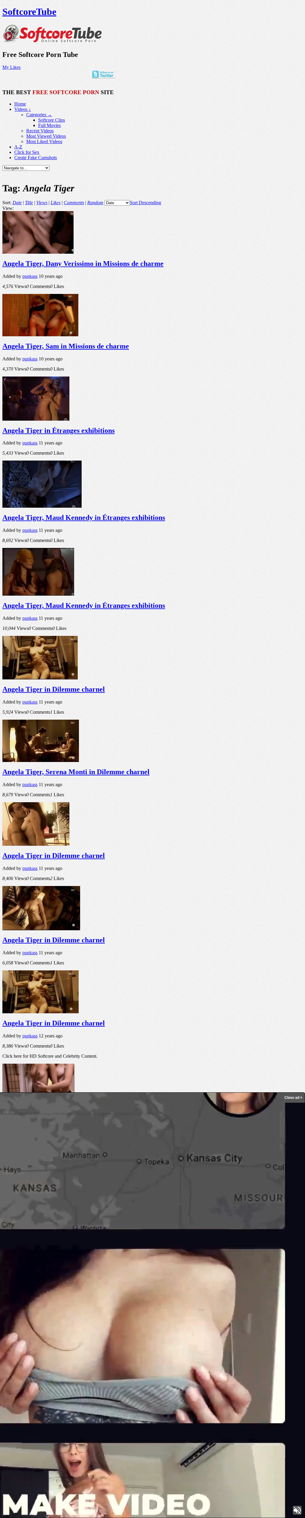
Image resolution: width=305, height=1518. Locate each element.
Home (20, 103)
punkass (30, 276)
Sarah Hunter (189, 1348)
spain (293, 1340)
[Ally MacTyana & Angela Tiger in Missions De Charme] (38, 1105)
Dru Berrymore (252, 1363)
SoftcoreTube (29, 11)
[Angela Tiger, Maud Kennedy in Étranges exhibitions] (42, 506)
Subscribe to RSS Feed (36, 1469)
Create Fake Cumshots (35, 157)
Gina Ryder (149, 1356)
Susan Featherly (95, 1347)
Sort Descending (145, 202)
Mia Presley (285, 1380)
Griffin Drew (244, 1380)
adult (271, 1362)
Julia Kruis (34, 1341)
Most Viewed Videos (46, 136)
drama (80, 1356)
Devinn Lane (208, 1380)
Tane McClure (184, 1341)
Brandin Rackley (59, 1340)
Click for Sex (26, 152)
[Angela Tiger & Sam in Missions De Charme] (42, 1189)
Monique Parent (219, 1362)
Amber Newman (215, 1347)
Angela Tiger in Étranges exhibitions (58, 430)
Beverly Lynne (101, 1378)
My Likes (11, 67)
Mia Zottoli (118, 1363)
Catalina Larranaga (18, 1388)
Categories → (39, 114)
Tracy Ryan (27, 1370)
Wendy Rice (257, 1341)
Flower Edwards (113, 1341)
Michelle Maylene (160, 1387)
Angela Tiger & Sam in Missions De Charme (70, 1201)
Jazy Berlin (227, 1370)
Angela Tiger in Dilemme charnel (53, 689)
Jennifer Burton (139, 1340)
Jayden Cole (143, 1370)
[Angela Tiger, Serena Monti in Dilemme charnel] (40, 760)
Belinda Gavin (206, 1356)
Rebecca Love (168, 1356)
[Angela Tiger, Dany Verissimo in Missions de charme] (38, 252)
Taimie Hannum (263, 1348)
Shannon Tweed (124, 1389)
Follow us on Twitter (34, 1463)
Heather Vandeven (21, 1355)
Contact (21, 1484)
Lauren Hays (99, 1355)
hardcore (180, 1370)
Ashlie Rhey (63, 1380)
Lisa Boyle (283, 1348)
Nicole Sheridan (205, 1370)
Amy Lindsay (60, 1347)
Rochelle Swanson (144, 1363)
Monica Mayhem (49, 1388)
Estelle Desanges (76, 1388)
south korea (44, 1380)
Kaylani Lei (277, 1341)
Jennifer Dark (49, 1370)
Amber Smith (100, 1388)
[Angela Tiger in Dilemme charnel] (40, 677)
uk (99, 1341)
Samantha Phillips (269, 1370)
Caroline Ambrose (41, 1363)
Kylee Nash (33, 1348)
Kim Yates (267, 1380)
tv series (239, 1340)
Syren (223, 1340)
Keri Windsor (246, 1370)
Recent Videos (40, 130)
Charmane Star (123, 1348)
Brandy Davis (127, 1355)
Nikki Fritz (165, 1347)
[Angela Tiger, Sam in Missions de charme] (40, 334)
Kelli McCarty (216, 1389)
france (224, 1380)
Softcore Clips (51, 120)
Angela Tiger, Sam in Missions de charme (65, 346)
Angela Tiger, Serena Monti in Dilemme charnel (76, 772)
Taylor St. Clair (194, 1388)
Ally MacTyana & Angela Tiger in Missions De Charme (87, 1117)
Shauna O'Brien (182, 1363)
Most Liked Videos (44, 141)
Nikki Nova (187, 1356)
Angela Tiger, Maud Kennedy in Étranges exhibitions (83, 517)
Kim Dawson (13, 1347)
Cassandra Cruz (23, 1380)
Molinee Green (206, 1341)
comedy (154, 1381)
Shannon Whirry (13, 1341)
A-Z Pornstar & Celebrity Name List (48, 1479)
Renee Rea (124, 1371)
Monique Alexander (179, 1380)
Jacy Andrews (241, 1348)
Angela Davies (163, 1341)
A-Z (18, 146)
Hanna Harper (90, 1363)
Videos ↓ (22, 109)
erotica (162, 1370)
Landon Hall (143, 1348)
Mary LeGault (86, 1341)
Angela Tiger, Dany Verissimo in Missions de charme (83, 263)
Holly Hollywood (58, 1355)
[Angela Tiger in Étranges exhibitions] (35, 419)
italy (162, 1363)
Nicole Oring (105, 1370)
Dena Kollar (67, 1363)
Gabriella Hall (238, 1354)
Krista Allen (139, 1380)
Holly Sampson (76, 1370)
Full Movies (49, 125)
